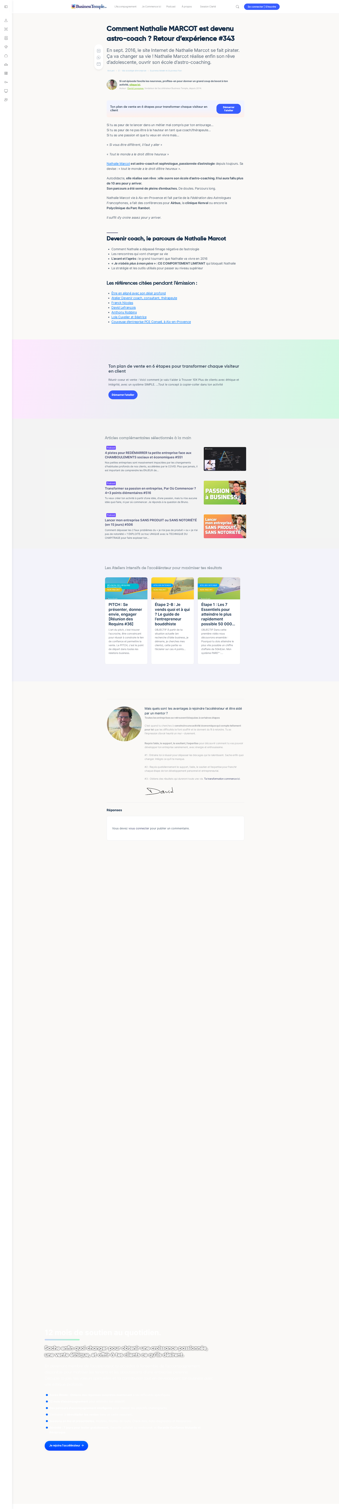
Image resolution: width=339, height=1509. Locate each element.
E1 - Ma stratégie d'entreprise (132, 70)
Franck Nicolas (122, 303)
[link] (6, 55)
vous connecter (139, 828)
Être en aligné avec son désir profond (138, 293)
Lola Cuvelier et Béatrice (129, 317)
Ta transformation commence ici (222, 778)
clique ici (134, 84)
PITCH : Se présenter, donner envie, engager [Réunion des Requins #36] (125, 614)
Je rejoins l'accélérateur (64, 1445)
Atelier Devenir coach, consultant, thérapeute (144, 298)
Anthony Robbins (124, 312)
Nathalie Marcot (118, 163)
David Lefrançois (123, 307)
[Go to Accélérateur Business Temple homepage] (89, 6)
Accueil (111, 70)
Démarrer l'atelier (228, 109)
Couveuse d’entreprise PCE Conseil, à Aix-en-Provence (151, 322)
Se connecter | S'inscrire (262, 6)
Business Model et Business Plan (166, 70)
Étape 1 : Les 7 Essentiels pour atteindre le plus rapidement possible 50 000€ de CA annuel (218, 614)
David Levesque (135, 88)
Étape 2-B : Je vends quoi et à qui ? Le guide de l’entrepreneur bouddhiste (172, 614)
